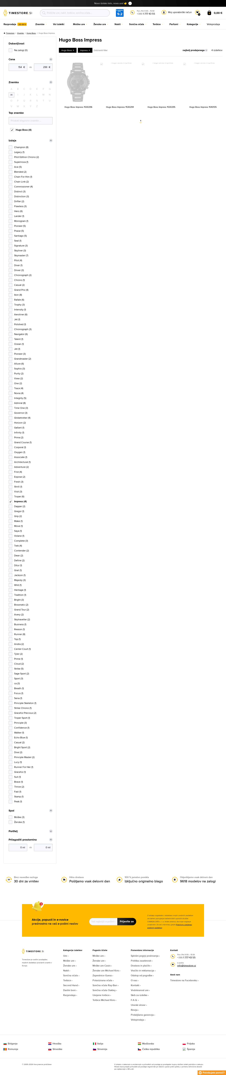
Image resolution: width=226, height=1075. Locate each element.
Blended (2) (20, 172)
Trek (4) (18, 545)
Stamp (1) (19, 796)
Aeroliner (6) (20, 314)
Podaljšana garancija (142, 1015)
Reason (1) (19, 629)
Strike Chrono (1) (23, 708)
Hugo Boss (31, 33)
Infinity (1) (19, 432)
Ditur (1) (18, 565)
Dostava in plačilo (140, 965)
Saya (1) (18, 531)
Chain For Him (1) (23, 176)
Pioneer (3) (20, 354)
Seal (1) (17, 240)
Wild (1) (18, 585)
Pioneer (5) (20, 226)
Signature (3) (21, 245)
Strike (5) (19, 668)
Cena (12, 59)
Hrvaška (57, 1043)
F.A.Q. (134, 1000)
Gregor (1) (19, 511)
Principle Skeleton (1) (25, 703)
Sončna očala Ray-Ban (105, 985)
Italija (100, 1043)
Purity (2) (19, 373)
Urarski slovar (138, 1005)
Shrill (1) (18, 486)
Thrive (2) (19, 786)
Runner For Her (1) (23, 767)
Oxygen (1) (19, 452)
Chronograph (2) (23, 275)
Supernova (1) (21, 162)
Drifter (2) (19, 201)
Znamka (14, 82)
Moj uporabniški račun (180, 12)
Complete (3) (21, 540)
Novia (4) (19, 393)
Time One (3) (21, 408)
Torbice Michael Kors (104, 1000)
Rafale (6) (19, 299)
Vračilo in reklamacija (142, 970)
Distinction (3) (21, 196)
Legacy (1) (19, 152)
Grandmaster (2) (22, 358)
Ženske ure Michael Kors (106, 970)
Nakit (66, 970)
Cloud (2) (19, 663)
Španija (191, 1049)
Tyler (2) (18, 654)
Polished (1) (20, 324)
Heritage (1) (20, 590)
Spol (11, 810)
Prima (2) (18, 437)
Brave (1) (18, 782)
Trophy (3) (19, 304)
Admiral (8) (20, 403)
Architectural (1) (22, 462)
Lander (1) (19, 216)
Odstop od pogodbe (141, 975)
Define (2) (19, 560)
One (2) (18, 383)
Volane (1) (19, 536)
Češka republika (151, 1049)
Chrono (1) (19, 280)
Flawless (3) (20, 206)
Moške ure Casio (102, 965)
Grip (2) (18, 516)
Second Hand (70, 985)
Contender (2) (21, 550)
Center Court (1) (22, 649)
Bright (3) (19, 600)
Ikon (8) (18, 295)
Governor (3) (20, 413)
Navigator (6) (21, 334)
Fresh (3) (18, 481)
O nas (134, 980)
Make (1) (18, 521)
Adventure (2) (21, 467)
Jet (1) (17, 319)
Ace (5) (18, 167)
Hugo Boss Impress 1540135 (203, 107)
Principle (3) (20, 723)
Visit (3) (18, 491)
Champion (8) (21, 147)
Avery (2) (19, 614)
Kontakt (135, 985)
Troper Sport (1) (22, 718)
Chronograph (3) (23, 329)
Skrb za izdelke (139, 995)
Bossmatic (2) (21, 604)
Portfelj (13, 831)
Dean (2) (18, 555)
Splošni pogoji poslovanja (145, 956)
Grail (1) (18, 570)
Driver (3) (19, 270)
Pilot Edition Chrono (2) (26, 157)
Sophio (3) (19, 368)
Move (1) (18, 526)
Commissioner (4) (23, 186)
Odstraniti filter (101, 50)
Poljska (191, 1043)
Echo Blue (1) (21, 737)
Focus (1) (18, 693)
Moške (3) (19, 817)
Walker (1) (19, 732)
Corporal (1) (20, 447)
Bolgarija (13, 1043)
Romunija (13, 1049)
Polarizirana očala (102, 980)
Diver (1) (18, 265)
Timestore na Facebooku (183, 980)
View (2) (18, 378)
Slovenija (102, 1049)
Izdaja (12, 140)
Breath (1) (19, 688)
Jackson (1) (20, 575)
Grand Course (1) (23, 442)
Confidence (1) (21, 727)
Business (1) (20, 624)
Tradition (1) (20, 595)
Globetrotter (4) (22, 418)
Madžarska (148, 1043)
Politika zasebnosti (141, 960)
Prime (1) (18, 659)
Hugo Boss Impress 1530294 (120, 107)
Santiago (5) (20, 236)
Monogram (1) (21, 221)
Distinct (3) (20, 191)
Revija (134, 1010)
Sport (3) (18, 678)
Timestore (10, 33)
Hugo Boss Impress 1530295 (161, 107)
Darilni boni (69, 990)
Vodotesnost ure (140, 990)
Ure (65, 956)
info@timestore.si (186, 965)
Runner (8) (19, 634)
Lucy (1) (18, 762)
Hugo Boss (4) (24, 130)
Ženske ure (69, 965)
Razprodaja (69, 995)
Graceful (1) (20, 772)
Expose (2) (19, 477)
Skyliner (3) (20, 250)
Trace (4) (18, 388)
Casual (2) (19, 285)
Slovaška (57, 1049)
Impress (84, 50)
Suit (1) (17, 777)
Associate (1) (20, 457)
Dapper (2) (19, 506)
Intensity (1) (20, 309)
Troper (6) (19, 496)
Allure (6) (19, 363)
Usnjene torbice (101, 995)
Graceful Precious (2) (25, 713)
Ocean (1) (19, 344)
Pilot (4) (18, 260)
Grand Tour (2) (21, 609)
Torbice (67, 980)
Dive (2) (18, 752)
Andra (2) (19, 644)
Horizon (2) (20, 422)
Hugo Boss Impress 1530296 (78, 107)
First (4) (18, 472)
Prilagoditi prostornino (23, 839)
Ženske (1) (19, 822)
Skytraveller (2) (22, 619)
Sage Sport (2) (21, 673)
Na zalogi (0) (21, 50)
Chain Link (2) (21, 181)
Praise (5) (19, 231)
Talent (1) (18, 339)
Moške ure (68, 960)
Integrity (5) (20, 398)
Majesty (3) (20, 580)
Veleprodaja (137, 1020)
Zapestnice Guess (102, 975)
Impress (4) (20, 501)
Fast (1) (17, 791)
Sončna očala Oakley (104, 990)
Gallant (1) (19, 427)
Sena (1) (18, 698)
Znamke (20, 33)
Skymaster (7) (21, 255)
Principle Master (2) (24, 757)
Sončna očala (70, 975)
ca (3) (17, 683)
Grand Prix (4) (21, 290)
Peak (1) (18, 801)
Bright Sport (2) (22, 747)
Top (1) (17, 639)
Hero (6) (18, 211)
